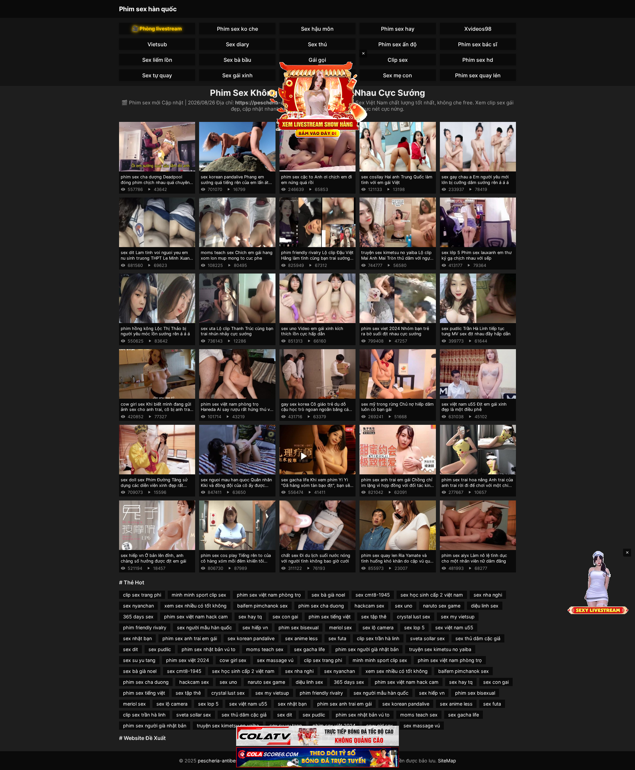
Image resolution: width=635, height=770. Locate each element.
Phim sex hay (397, 28)
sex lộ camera (378, 627)
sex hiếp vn (255, 627)
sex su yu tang (139, 660)
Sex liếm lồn (157, 59)
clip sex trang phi (142, 595)
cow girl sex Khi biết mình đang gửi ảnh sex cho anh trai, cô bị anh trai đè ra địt (156, 410)
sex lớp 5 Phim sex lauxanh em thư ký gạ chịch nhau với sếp (477, 255)
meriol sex (340, 627)
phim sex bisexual (298, 627)
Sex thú (317, 44)
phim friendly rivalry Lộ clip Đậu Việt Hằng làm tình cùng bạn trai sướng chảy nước (317, 258)
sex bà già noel (328, 595)
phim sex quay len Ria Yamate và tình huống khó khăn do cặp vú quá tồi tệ (396, 561)
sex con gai (285, 616)
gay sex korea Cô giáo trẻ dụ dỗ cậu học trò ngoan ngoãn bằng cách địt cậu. (317, 410)
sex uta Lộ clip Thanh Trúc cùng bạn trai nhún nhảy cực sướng (237, 331)
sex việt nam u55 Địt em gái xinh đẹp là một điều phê (474, 407)
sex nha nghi (488, 595)
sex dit (130, 649)
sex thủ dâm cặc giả (477, 638)
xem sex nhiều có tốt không (195, 605)
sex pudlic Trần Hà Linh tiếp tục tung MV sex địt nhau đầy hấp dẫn (476, 331)
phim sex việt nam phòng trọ (269, 595)
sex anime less (301, 638)
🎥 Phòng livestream (157, 28)
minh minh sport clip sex (199, 595)
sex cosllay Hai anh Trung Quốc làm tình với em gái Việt (396, 179)
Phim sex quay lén (478, 75)
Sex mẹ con (397, 75)
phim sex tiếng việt (330, 616)
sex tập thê (373, 616)
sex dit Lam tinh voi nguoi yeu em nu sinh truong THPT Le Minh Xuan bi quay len (155, 258)
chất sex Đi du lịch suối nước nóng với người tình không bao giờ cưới (315, 558)
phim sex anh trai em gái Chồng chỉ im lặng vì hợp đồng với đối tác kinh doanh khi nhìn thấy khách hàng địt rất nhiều (397, 488)
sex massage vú (275, 660)
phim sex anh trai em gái (189, 638)
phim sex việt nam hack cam (196, 616)
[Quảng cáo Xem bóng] (317, 736)
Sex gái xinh (237, 75)
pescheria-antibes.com (223, 760)
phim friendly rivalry (144, 627)
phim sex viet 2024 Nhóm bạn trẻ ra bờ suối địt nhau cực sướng (395, 331)
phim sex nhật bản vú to (208, 649)
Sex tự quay (157, 75)
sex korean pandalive (251, 638)
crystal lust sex (413, 616)
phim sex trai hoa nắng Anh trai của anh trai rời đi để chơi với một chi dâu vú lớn (477, 485)
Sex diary (237, 44)
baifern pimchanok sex (262, 605)
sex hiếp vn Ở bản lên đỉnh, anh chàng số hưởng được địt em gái (153, 558)
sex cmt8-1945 (373, 595)
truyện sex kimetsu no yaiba (440, 649)
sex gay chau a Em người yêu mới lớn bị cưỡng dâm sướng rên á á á (475, 179)
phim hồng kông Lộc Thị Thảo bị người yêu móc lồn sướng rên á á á (155, 331)
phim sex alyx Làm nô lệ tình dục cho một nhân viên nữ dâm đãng (474, 558)
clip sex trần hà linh (378, 638)
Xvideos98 (477, 28)
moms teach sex (264, 649)
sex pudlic (159, 649)
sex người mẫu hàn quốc (204, 627)
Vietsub (157, 44)
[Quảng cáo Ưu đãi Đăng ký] (317, 757)
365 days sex (138, 616)
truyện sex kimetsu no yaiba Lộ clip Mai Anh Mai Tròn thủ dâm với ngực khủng (396, 258)
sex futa (337, 638)
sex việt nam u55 (454, 627)
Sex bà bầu (237, 59)
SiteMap (447, 760)
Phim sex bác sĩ (477, 44)
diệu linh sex (484, 605)
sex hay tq (250, 616)
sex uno (403, 605)
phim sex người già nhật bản (367, 649)
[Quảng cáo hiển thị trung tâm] (317, 99)
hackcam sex (369, 605)
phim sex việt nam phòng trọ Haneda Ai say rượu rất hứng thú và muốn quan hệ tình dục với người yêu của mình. (236, 412)
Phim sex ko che (237, 28)
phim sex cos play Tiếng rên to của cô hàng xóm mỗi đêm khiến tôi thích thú (236, 561)
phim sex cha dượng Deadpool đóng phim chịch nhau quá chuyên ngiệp (155, 182)
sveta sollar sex (427, 638)
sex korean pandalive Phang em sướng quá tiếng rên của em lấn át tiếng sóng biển (235, 182)
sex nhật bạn (137, 638)
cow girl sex (233, 660)
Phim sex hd (477, 59)
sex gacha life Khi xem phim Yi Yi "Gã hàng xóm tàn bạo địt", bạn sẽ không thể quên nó (315, 485)
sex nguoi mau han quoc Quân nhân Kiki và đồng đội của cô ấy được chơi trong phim (236, 485)
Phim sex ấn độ (397, 44)
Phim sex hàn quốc (148, 9)
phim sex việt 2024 (187, 660)
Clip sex (398, 59)
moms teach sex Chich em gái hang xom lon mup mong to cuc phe (237, 255)
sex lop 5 (414, 627)
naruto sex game (441, 605)
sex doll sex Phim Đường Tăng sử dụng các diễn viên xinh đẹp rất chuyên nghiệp (154, 485)
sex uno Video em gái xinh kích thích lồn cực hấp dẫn (312, 331)
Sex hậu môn (317, 28)
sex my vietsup (458, 616)
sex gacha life (309, 649)
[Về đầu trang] (620, 762)
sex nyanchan (138, 605)
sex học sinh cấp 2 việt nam (432, 595)
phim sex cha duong (321, 605)
